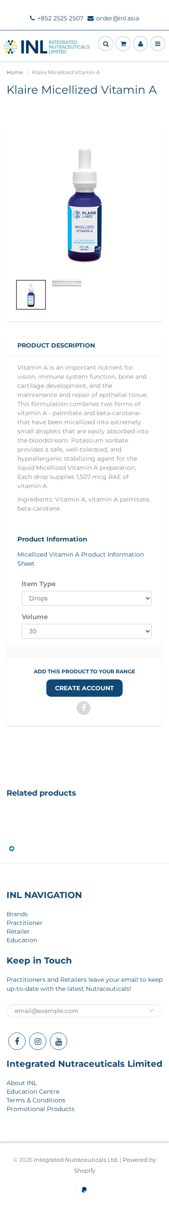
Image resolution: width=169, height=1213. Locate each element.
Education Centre (32, 1091)
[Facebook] (17, 1041)
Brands (17, 914)
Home (14, 72)
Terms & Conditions (35, 1100)
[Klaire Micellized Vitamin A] (84, 203)
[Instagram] (37, 1041)
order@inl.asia (117, 18)
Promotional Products (40, 1109)
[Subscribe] (152, 1010)
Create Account (84, 688)
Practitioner (24, 923)
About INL (21, 1083)
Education (21, 940)
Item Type (38, 584)
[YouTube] (58, 1041)
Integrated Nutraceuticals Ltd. (76, 1159)
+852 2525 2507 (60, 18)
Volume (35, 617)
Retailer (18, 931)
